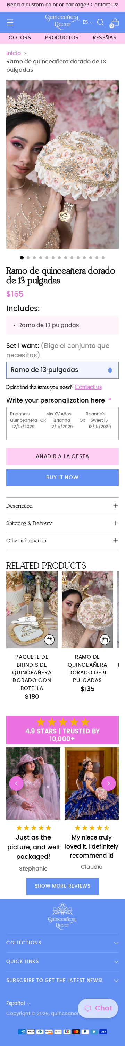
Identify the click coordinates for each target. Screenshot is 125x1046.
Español (15, 1003)
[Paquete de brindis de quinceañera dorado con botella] (32, 609)
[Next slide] (108, 783)
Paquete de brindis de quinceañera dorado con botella (31, 673)
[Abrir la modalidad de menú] (10, 22)
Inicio (13, 53)
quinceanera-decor (75, 1013)
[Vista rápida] (49, 639)
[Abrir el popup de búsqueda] (100, 22)
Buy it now (62, 477)
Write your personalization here (55, 401)
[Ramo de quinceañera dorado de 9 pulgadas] (87, 609)
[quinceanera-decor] (62, 22)
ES (85, 22)
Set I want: (57, 351)
